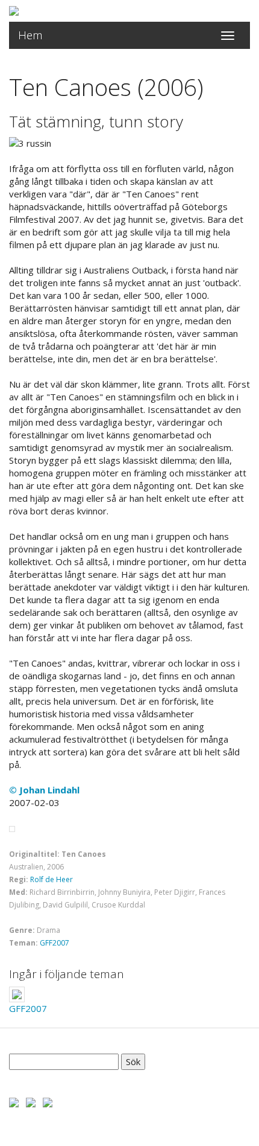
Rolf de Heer (51, 879)
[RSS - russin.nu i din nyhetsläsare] (47, 1101)
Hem (30, 35)
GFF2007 (54, 943)
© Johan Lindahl (44, 790)
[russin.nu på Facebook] (14, 1101)
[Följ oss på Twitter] (31, 1101)
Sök (133, 1061)
